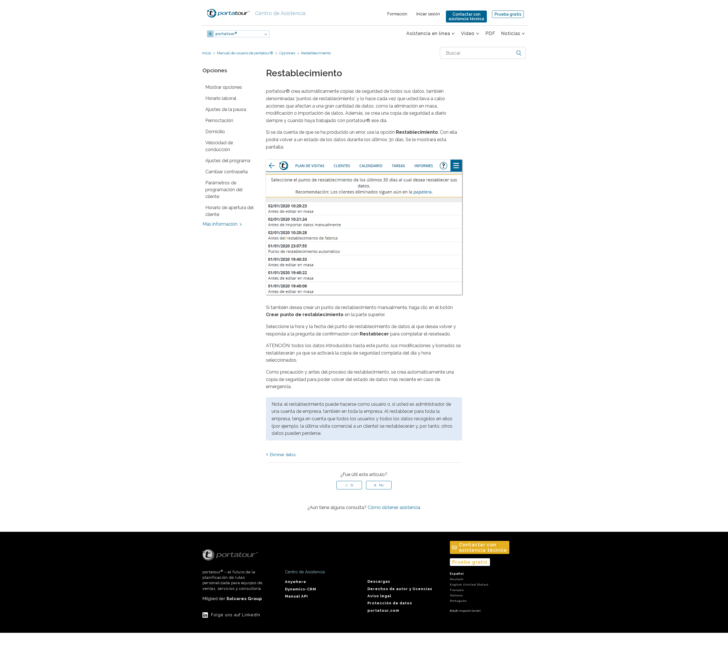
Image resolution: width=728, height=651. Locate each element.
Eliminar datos (283, 454)
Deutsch (457, 579)
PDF (490, 33)
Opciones (287, 53)
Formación (397, 14)
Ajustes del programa (227, 160)
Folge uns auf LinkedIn (235, 614)
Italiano (456, 595)
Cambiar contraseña (226, 171)
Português (458, 600)
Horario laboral (220, 98)
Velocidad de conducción (219, 146)
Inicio (206, 53)
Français (457, 590)
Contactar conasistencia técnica (466, 16)
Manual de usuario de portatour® (245, 53)
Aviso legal (379, 596)
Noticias (510, 33)
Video (468, 33)
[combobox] (483, 53)
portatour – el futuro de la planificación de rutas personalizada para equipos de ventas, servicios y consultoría (232, 580)
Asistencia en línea (428, 33)
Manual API (296, 596)
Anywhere (295, 582)
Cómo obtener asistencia (394, 507)
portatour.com (383, 610)
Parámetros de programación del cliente (224, 189)
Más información (219, 224)
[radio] (349, 485)
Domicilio (215, 131)
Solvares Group (244, 598)
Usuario (288, 34)
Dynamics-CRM (300, 589)
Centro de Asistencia (278, 13)
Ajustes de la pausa (225, 109)
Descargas (378, 581)
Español (457, 573)
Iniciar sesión (428, 14)
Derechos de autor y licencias (399, 589)
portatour (226, 34)
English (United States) (469, 584)
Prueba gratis (508, 14)
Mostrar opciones (223, 87)
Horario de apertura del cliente (229, 211)
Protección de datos (389, 603)
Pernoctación (219, 120)
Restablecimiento (315, 53)
